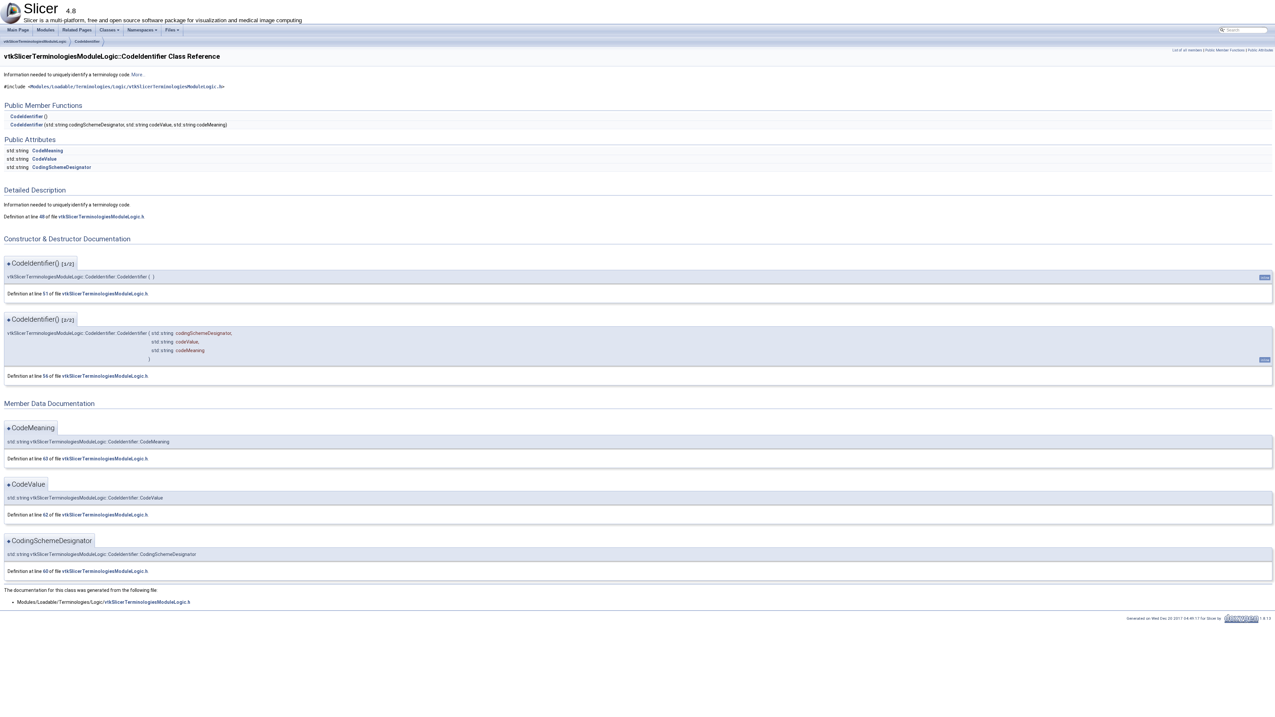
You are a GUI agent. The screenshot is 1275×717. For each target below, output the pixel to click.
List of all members (1187, 50)
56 (45, 376)
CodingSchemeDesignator (61, 167)
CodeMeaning (47, 150)
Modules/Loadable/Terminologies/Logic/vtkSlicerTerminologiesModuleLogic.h (126, 86)
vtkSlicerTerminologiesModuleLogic (35, 41)
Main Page (18, 30)
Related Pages (77, 30)
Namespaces (143, 32)
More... (138, 74)
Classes (110, 32)
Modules (45, 30)
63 (45, 458)
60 (45, 571)
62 (45, 515)
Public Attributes (1260, 50)
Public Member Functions (1225, 50)
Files (172, 32)
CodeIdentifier (87, 41)
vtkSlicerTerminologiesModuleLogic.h (101, 216)
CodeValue (44, 159)
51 (45, 293)
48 (41, 216)
